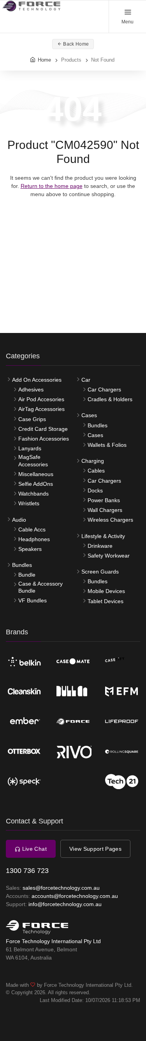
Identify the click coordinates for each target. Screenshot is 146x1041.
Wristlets (28, 503)
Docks (95, 490)
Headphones (34, 539)
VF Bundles (32, 600)
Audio (19, 520)
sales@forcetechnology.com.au (61, 888)
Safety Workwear (109, 555)
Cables (96, 470)
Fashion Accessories (43, 439)
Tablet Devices (105, 601)
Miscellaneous (35, 474)
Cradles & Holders (110, 399)
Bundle (26, 575)
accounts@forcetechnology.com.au (75, 896)
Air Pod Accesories (41, 399)
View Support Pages (95, 849)
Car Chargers (104, 389)
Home (44, 60)
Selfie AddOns (35, 484)
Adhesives (31, 389)
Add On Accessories (37, 380)
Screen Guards (100, 571)
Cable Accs (32, 529)
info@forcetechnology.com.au (65, 904)
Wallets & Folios (107, 445)
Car (85, 380)
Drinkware (100, 546)
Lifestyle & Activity (103, 536)
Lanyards (29, 448)
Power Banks (104, 500)
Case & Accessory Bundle (40, 587)
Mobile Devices (106, 591)
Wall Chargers (105, 510)
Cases (89, 415)
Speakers (30, 549)
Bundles (22, 565)
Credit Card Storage (43, 429)
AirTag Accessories (41, 409)
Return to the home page (52, 186)
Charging (92, 461)
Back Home (75, 44)
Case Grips (32, 419)
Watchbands (33, 493)
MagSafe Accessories (33, 460)
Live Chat (33, 849)
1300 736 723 (27, 871)
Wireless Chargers (110, 520)
